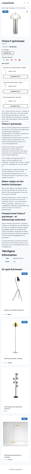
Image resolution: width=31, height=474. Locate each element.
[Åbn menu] (27, 3)
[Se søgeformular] (24, 3)
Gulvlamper (4, 43)
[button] (27, 11)
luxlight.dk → (15, 76)
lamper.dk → (8, 53)
